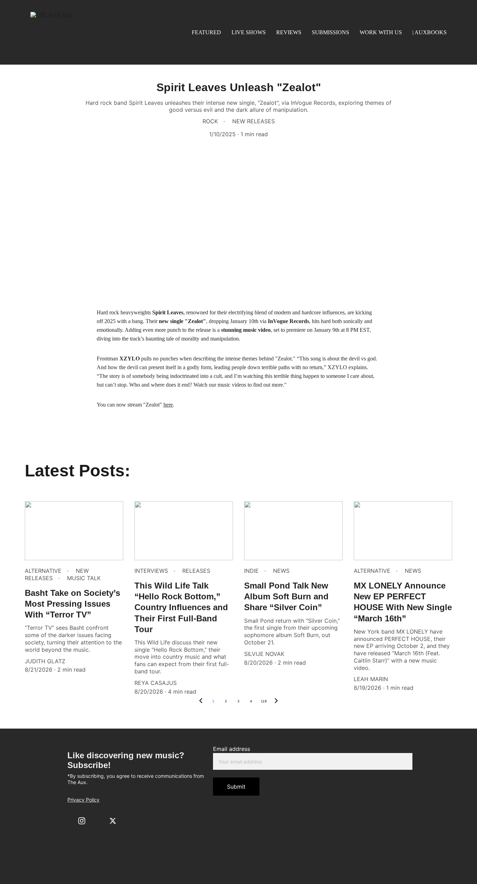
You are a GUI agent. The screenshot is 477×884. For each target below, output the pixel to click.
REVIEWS (288, 32)
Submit (236, 786)
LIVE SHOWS (249, 32)
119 (264, 701)
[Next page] (276, 701)
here (168, 405)
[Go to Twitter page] (112, 820)
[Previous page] (201, 701)
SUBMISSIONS (330, 32)
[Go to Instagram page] (81, 820)
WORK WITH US (381, 32)
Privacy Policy (83, 800)
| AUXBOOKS (429, 32)
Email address (231, 748)
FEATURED (206, 32)
